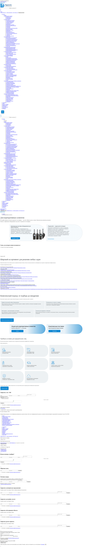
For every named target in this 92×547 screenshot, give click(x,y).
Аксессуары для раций (8, 70)
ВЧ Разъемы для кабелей (10, 24)
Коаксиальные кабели (9, 136)
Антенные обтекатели (9, 22)
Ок (45, 544)
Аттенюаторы (8, 23)
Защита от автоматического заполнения (6, 535)
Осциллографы (8, 87)
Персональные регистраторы (11, 38)
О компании (4, 102)
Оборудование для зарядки (32, 285)
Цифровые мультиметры (10, 92)
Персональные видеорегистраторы (12, 59)
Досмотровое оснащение (5, 273)
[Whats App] (4, 3)
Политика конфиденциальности (7, 433)
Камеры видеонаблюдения (44, 289)
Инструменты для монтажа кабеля (11, 28)
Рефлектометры (8, 198)
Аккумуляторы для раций (10, 72)
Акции (3, 103)
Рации (5, 15)
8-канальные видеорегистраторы (11, 40)
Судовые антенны (9, 34)
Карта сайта (4, 434)
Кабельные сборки (9, 135)
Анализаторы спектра (9, 81)
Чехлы (7, 80)
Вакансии (4, 431)
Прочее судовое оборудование (11, 54)
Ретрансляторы (8, 18)
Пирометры (8, 89)
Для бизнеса (4, 107)
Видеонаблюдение (7, 36)
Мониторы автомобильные (10, 42)
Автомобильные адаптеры (10, 71)
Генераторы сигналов (9, 84)
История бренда (51, 238)
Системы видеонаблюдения (6, 271)
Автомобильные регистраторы (11, 41)
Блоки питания (8, 65)
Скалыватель (8, 101)
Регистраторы (2, 283)
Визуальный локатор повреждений (12, 94)
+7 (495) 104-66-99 (3, 450)
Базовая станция (8, 123)
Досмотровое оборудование (8, 67)
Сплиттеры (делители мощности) (11, 33)
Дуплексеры (8, 27)
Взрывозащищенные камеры (11, 155)
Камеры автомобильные (10, 148)
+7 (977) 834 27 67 (15, 12)
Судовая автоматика (9, 161)
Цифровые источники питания (11, 91)
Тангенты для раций (9, 79)
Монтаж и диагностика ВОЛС (9, 192)
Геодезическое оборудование (11, 85)
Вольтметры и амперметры (10, 83)
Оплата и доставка (5, 104)
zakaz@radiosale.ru (3, 1)
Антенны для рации (9, 73)
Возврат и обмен (5, 105)
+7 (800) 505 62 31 (3, 449)
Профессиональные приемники (12, 267)
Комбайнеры (8, 30)
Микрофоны (8, 77)
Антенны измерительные (10, 82)
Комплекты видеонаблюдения (11, 45)
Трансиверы (5, 267)
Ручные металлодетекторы (10, 68)
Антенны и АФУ (7, 19)
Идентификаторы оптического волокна (19, 276)
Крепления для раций (9, 76)
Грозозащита (8, 26)
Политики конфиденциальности (15, 463)
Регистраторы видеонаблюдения (11, 37)
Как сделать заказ (5, 205)
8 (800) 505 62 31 (3, 12)
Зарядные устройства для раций (11, 173)
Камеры (12, 272)
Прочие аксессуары (9, 78)
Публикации (4, 204)
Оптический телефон (9, 99)
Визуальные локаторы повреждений (6, 276)
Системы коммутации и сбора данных (12, 90)
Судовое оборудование (8, 51)
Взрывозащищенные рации (10, 48)
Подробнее (54, 331)
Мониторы (16, 272)
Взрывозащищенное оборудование (10, 47)
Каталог (3, 14)
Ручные (6, 274)
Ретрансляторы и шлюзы (8, 122)
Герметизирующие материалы (11, 25)
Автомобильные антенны (10, 20)
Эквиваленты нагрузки (10, 142)
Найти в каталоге (12, 8)
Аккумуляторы (2, 285)
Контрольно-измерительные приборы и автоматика (12, 179)
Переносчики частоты (9, 88)
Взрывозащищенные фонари (11, 50)
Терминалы (19, 272)
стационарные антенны (10, 269)
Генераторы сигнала (23, 278)
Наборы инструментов (10, 97)
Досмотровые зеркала (9, 166)
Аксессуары (8, 46)
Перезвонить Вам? (21, 12)
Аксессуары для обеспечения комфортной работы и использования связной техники (17, 284)
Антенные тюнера (9, 129)
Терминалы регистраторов (10, 44)
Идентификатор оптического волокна (12, 95)
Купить (17, 331)
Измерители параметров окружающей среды (13, 86)
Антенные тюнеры (3, 270)
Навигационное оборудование (11, 52)
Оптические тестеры (9, 98)
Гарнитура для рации (9, 172)
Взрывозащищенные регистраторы (12, 49)
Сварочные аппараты (9, 100)
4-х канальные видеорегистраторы (11, 39)
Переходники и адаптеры (10, 32)
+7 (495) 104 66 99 (9, 12)
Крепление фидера (9, 31)
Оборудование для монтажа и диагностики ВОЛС (10, 275)
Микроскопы (8, 96)
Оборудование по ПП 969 (8, 55)
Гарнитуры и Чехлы (14, 285)
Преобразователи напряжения (11, 66)
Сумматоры (8, 35)
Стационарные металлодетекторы (11, 69)
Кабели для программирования (11, 75)
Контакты (4, 108)
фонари (7, 283)
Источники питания (7, 64)
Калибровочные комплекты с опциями (12, 185)
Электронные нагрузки (10, 191)
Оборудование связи (9, 53)
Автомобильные (3, 269)
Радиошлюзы (8, 17)
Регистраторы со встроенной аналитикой (13, 43)
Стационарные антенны (10, 21)
